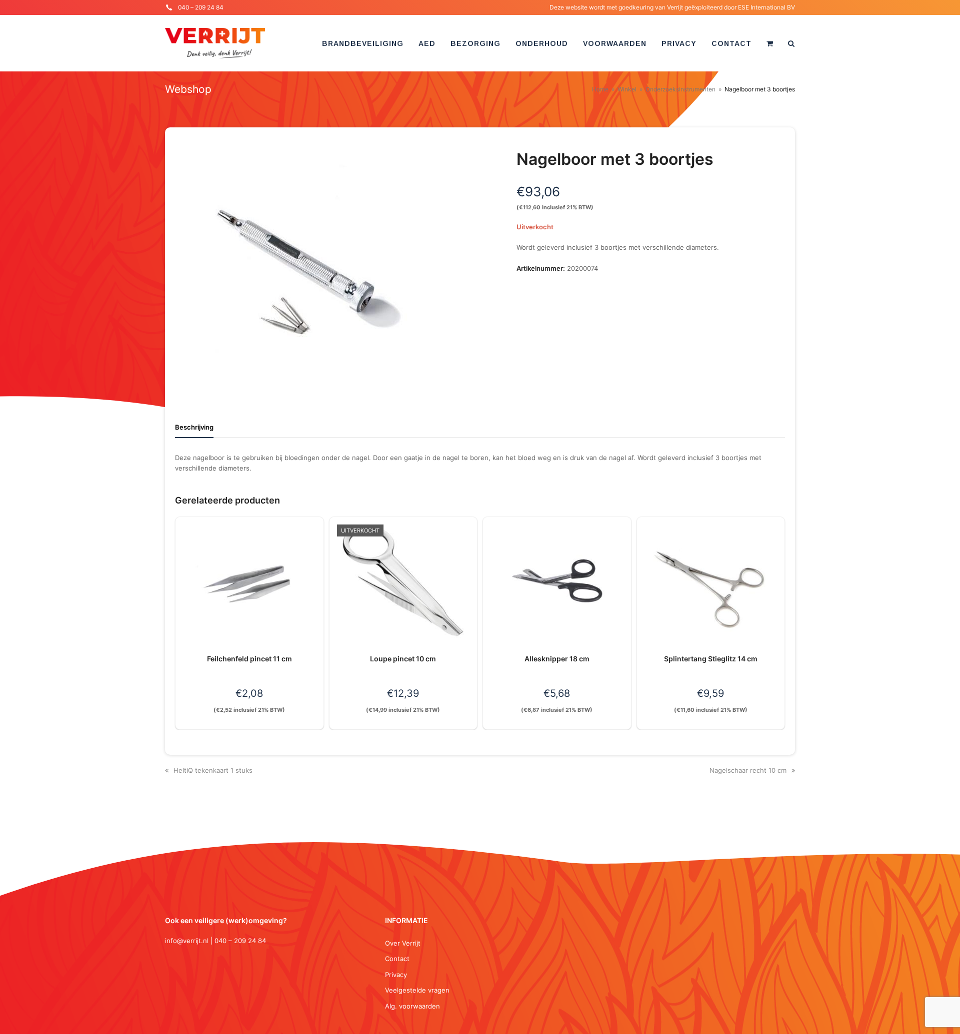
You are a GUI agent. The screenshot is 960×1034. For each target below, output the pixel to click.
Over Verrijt (402, 943)
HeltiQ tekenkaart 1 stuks (212, 770)
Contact (397, 959)
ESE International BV (766, 7)
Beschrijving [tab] (194, 427)
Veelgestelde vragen (417, 990)
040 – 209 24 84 (201, 7)
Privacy (396, 975)
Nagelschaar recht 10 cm (748, 770)
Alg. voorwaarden (412, 1006)
